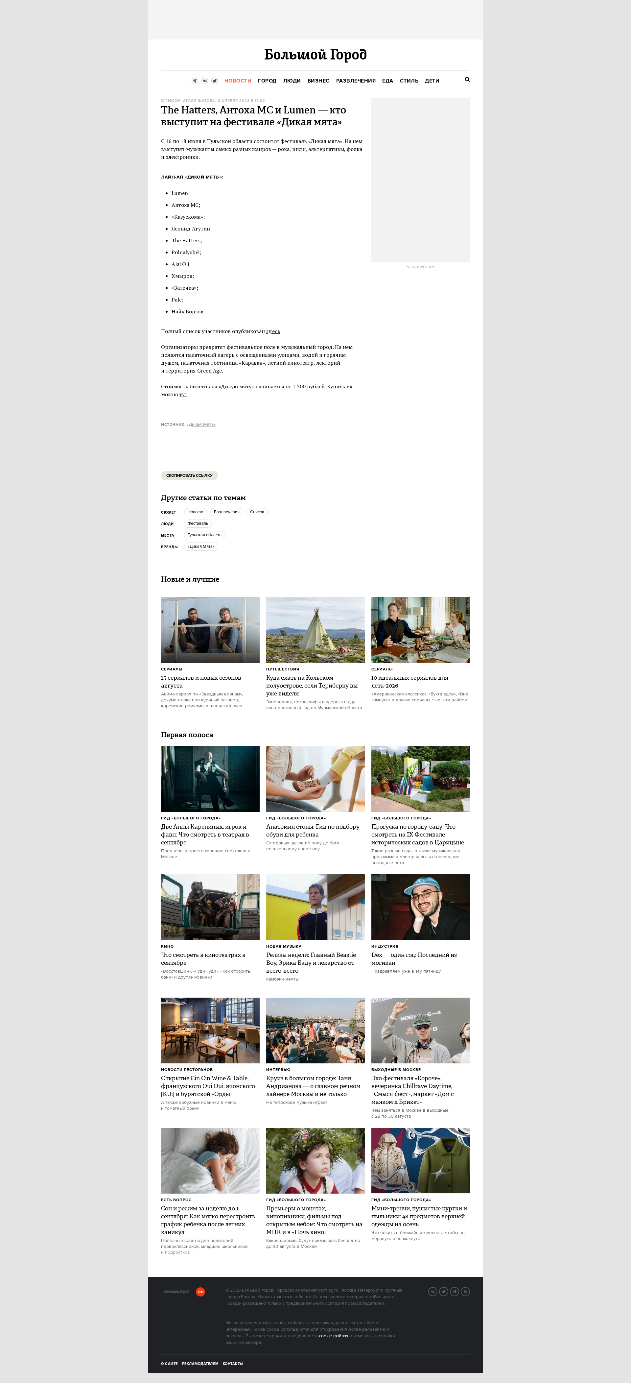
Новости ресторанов (187, 1069)
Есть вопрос (176, 1200)
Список (171, 101)
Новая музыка (284, 946)
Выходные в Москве (396, 1069)
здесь (273, 331)
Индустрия (385, 946)
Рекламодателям (200, 1364)
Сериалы (171, 669)
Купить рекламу (421, 267)
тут (183, 394)
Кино (167, 946)
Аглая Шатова (199, 101)
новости (195, 512)
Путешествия (282, 669)
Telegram (458, 1291)
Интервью (278, 1069)
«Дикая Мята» (201, 424)
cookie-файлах (333, 1336)
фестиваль (198, 523)
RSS (469, 1291)
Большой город (176, 1292)
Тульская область (205, 535)
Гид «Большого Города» (191, 818)
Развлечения (227, 512)
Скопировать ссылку (189, 475)
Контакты (233, 1364)
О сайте (169, 1364)
